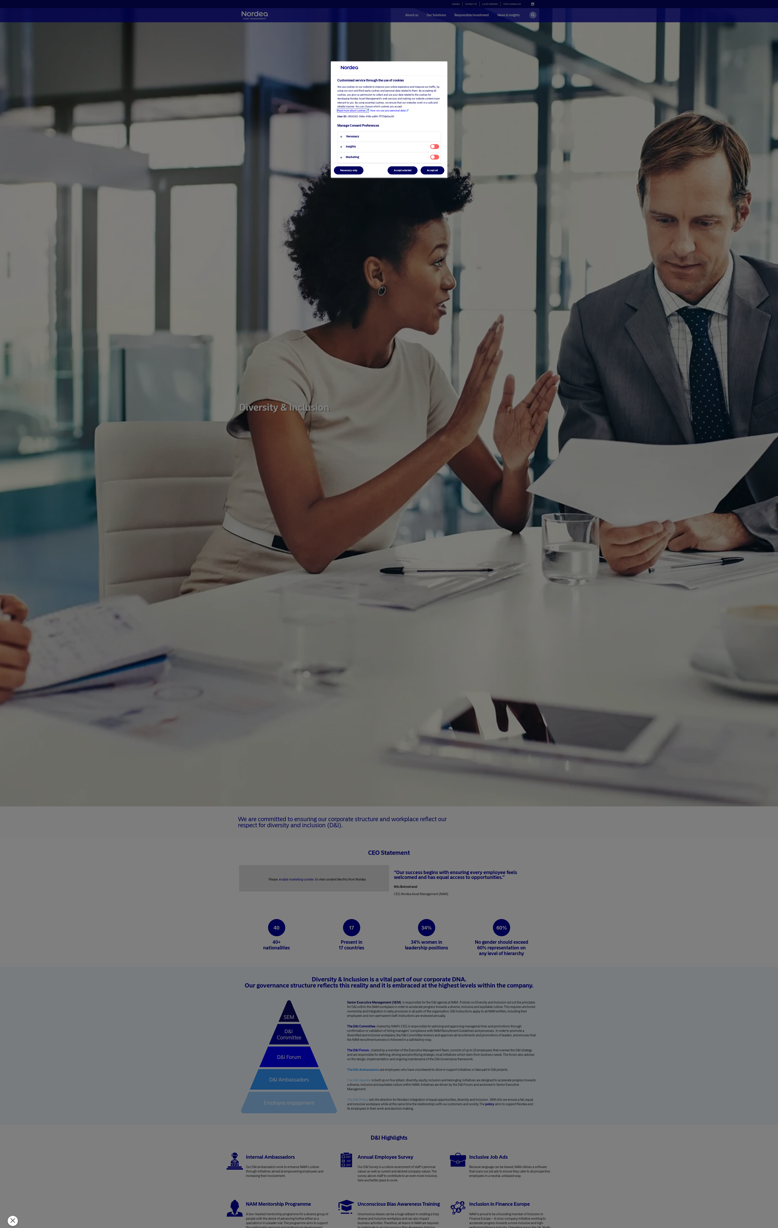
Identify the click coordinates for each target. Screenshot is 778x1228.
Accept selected (402, 170)
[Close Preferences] (13, 1221)
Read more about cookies (351, 110)
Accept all (432, 170)
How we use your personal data (387, 110)
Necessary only (348, 170)
